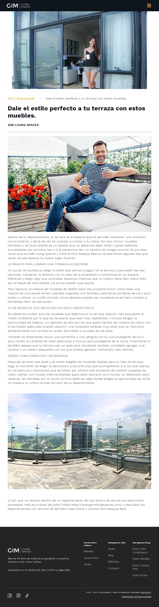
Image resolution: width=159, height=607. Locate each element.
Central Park (91, 557)
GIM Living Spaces (23, 98)
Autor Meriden (141, 558)
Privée (87, 564)
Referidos (113, 561)
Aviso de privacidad (142, 597)
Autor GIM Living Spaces (140, 550)
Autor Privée (140, 575)
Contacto (113, 568)
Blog (110, 555)
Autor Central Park (141, 567)
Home (111, 548)
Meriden (89, 551)
